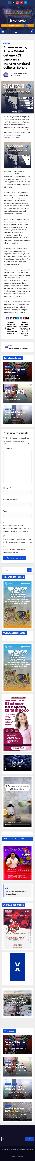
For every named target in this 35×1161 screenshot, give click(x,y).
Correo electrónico (11, 499)
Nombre (7, 488)
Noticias (6, 43)
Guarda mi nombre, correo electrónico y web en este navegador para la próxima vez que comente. (17, 528)
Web (5, 511)
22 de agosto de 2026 (15, 1048)
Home (13, 1156)
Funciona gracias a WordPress (11, 1149)
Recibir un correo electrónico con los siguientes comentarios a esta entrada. (17, 540)
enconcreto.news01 (20, 73)
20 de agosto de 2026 (15, 1092)
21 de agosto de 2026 (15, 1070)
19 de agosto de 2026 (15, 1114)
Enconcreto (17, 20)
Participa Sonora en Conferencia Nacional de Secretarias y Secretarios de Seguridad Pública (23, 329)
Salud (14, 409)
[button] (28, 32)
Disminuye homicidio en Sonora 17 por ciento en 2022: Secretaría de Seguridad (12, 328)
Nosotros (21, 1156)
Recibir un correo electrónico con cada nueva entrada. (15, 551)
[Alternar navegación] (16, 31)
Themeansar (17, 1152)
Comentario (8, 448)
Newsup (28, 1149)
